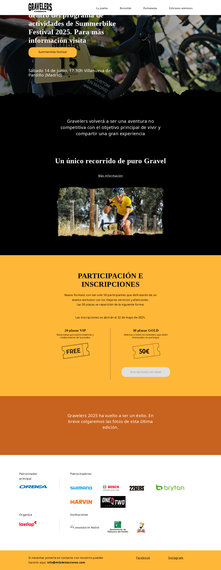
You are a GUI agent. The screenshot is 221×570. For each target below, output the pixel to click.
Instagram (175, 558)
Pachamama (150, 8)
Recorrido (125, 8)
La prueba (102, 8)
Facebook (143, 558)
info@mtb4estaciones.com (66, 562)
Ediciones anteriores (181, 8)
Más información (110, 176)
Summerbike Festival (53, 52)
